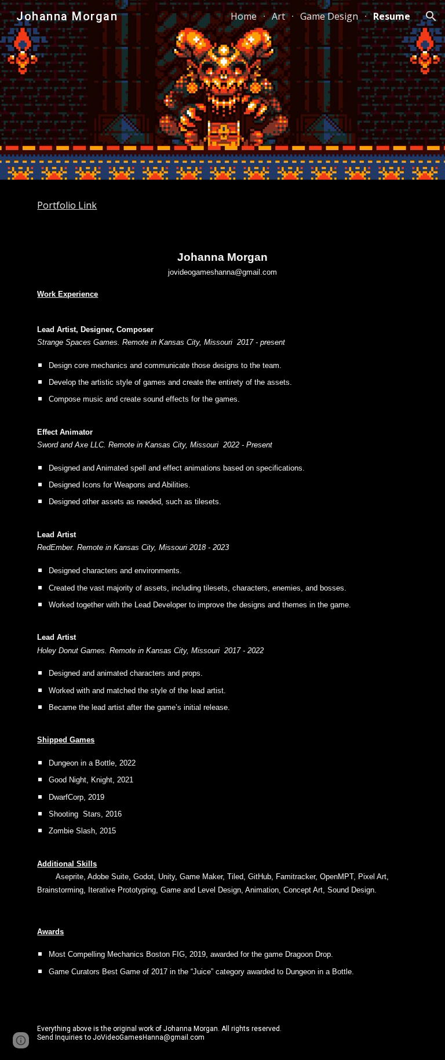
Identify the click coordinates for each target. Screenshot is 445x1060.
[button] (431, 16)
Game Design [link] (329, 16)
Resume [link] (391, 16)
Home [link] (244, 16)
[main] (222, 205)
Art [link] (278, 16)
